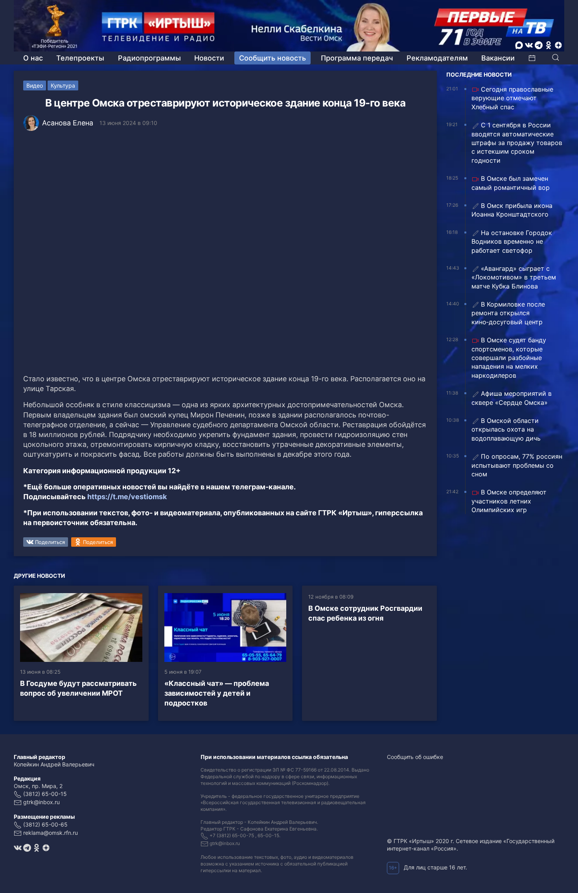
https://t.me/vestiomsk (127, 496)
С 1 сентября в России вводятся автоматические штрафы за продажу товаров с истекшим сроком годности (516, 142)
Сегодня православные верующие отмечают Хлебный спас (512, 98)
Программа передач (357, 58)
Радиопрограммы (149, 58)
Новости (209, 58)
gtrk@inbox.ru (41, 802)
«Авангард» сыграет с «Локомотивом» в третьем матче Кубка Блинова (513, 277)
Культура (63, 85)
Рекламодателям (437, 58)
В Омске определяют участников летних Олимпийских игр (509, 501)
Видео (34, 85)
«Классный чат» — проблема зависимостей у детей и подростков (216, 693)
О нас (33, 58)
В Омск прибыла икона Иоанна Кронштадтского (511, 210)
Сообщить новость (272, 58)
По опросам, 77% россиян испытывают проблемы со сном (516, 465)
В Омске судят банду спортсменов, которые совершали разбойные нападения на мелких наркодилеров (508, 357)
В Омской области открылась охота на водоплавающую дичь (506, 429)
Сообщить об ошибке (415, 756)
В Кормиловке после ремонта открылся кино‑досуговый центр (508, 313)
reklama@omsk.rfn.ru (50, 832)
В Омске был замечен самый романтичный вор (510, 183)
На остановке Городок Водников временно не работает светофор (511, 241)
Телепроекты (80, 58)
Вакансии (498, 58)
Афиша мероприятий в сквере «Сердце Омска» (511, 398)
